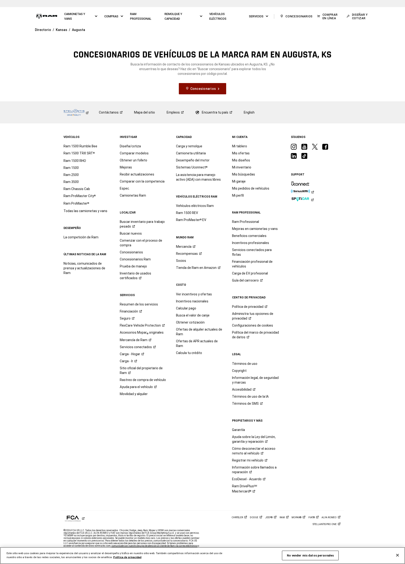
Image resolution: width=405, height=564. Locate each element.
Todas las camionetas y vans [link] (85, 211)
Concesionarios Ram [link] (135, 259)
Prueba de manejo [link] (133, 266)
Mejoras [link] (126, 167)
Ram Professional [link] (245, 222)
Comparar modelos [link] (134, 153)
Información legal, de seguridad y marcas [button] (255, 380)
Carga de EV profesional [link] (250, 273)
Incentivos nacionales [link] (192, 301)
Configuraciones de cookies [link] (252, 325)
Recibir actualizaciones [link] (137, 174)
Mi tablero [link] (239, 146)
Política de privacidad (127, 557)
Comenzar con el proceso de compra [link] (141, 243)
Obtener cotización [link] (190, 322)
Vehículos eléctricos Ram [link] (195, 206)
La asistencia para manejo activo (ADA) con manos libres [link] (198, 177)
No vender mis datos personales (310, 555)
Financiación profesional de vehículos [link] (252, 264)
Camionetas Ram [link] (133, 195)
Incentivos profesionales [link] (250, 243)
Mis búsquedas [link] (243, 174)
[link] (46, 16)
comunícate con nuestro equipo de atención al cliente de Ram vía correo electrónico (154, 546)
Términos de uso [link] (244, 364)
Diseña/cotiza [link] (130, 146)
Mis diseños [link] (241, 160)
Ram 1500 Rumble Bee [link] (80, 146)
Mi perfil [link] (238, 195)
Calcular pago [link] (186, 308)
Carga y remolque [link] (189, 146)
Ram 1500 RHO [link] (75, 161)
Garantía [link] (238, 430)
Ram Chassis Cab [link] (77, 189)
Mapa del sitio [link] (144, 112)
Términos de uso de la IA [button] (250, 396)
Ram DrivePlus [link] (244, 488)
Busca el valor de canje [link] (193, 315)
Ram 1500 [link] (71, 168)
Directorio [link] (43, 29)
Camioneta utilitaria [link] (191, 153)
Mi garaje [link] (239, 181)
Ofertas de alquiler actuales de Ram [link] (199, 332)
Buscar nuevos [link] (131, 233)
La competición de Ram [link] (81, 237)
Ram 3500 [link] (71, 182)
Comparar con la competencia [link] (142, 181)
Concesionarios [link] (131, 252)
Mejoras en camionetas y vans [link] (255, 229)
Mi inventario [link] (241, 167)
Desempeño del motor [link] (193, 160)
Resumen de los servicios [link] (139, 304)
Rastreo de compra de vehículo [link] (143, 380)
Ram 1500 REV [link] (187, 213)
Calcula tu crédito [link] (189, 353)
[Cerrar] (397, 555)
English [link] (249, 112)
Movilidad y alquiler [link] (134, 394)
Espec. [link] (125, 188)
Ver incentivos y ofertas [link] (194, 294)
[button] (81, 16)
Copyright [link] (239, 371)
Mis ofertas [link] (241, 153)
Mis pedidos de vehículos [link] (250, 188)
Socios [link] (181, 261)
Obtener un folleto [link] (133, 160)
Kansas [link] (61, 29)
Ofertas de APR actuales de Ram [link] (197, 343)
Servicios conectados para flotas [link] (252, 252)
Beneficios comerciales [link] (249, 236)
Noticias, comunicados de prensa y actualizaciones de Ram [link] (84, 268)
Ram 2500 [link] (71, 175)
